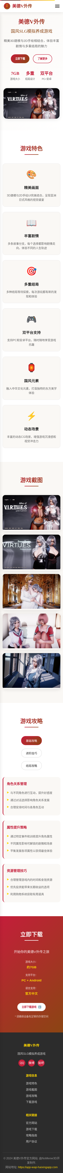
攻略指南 (31, 1135)
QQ (22, 1062)
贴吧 (41, 1062)
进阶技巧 (31, 753)
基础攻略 (31, 740)
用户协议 (31, 1141)
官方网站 (31, 1122)
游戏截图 (31, 1089)
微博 (31, 1062)
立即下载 (20, 58)
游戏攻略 (31, 1095)
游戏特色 (31, 1083)
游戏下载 (31, 1129)
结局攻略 (31, 765)
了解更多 (42, 58)
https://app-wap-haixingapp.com (38, 1167)
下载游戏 (31, 1101)
